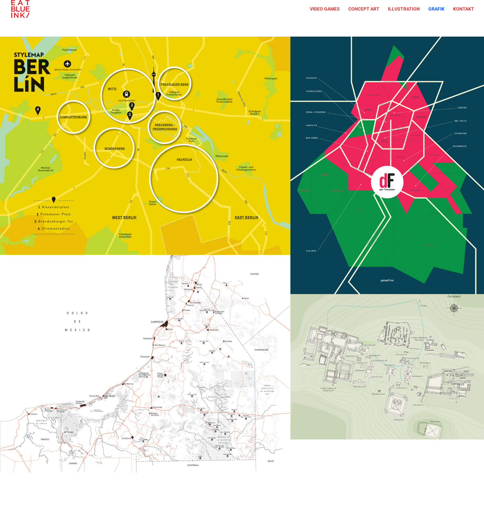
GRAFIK (436, 9)
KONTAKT (463, 9)
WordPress (155, 501)
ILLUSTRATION (404, 9)
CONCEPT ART (363, 9)
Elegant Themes (94, 501)
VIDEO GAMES (325, 9)
